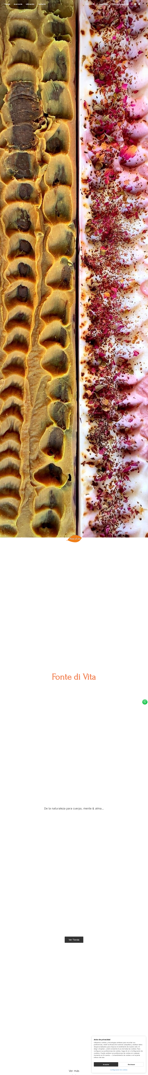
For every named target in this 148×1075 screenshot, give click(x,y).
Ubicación (30, 4)
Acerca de (18, 4)
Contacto (42, 4)
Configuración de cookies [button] (118, 1070)
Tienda (7, 4)
